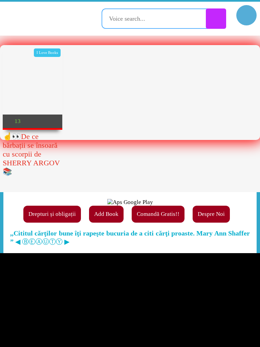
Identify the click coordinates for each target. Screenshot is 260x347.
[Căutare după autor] (216, 18)
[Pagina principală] (42, 19)
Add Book (106, 214)
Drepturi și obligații (52, 214)
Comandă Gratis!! (158, 214)
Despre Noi (211, 214)
